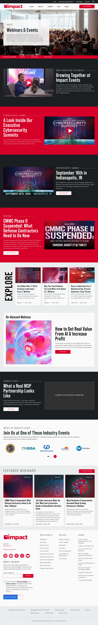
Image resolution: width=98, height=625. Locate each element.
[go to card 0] (48, 456)
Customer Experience (47, 559)
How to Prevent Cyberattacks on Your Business (85, 541)
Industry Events (47, 57)
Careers (54, 1)
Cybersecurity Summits (8, 57)
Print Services (44, 548)
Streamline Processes (47, 554)
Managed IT (43, 539)
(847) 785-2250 (7, 546)
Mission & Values (64, 539)
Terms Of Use (63, 613)
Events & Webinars (65, 551)
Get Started (87, 6)
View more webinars (86, 471)
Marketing (43, 542)
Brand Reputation (45, 562)
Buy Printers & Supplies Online (65, 2)
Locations (62, 548)
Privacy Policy (35, 613)
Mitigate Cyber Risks (46, 568)
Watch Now (63, 351)
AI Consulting (44, 551)
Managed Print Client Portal (39, 610)
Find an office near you (9, 549)
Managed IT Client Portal (16, 610)
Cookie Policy (49, 613)
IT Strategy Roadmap (85, 580)
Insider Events (34, 57)
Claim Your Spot (63, 193)
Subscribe (87, 1)
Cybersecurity (44, 545)
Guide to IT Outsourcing (85, 546)
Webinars (23, 57)
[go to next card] (55, 456)
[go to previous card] (42, 456)
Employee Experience (47, 557)
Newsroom (62, 545)
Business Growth (45, 565)
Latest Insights (64, 542)
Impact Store (74, 610)
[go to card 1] (49, 456)
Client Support (79, 1)
